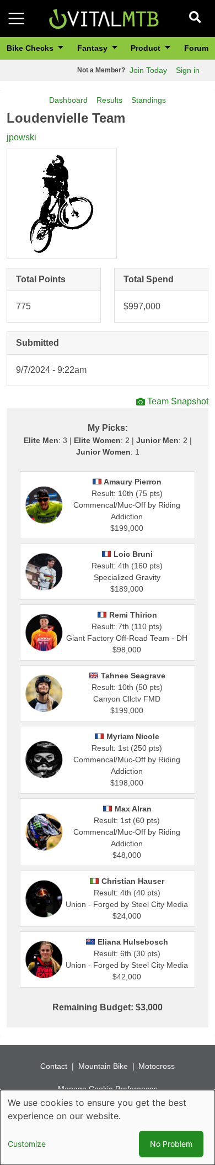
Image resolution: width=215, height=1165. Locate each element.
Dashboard (68, 100)
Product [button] (147, 48)
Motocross (156, 1066)
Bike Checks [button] (31, 48)
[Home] (103, 18)
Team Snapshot (177, 401)
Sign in (188, 70)
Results (109, 100)
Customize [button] (27, 1143)
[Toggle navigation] (16, 18)
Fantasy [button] (93, 48)
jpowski (21, 137)
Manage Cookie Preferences (108, 1088)
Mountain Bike (103, 1066)
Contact (53, 1066)
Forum (196, 48)
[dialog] (107, 1127)
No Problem (171, 1143)
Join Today (148, 70)
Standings (148, 100)
